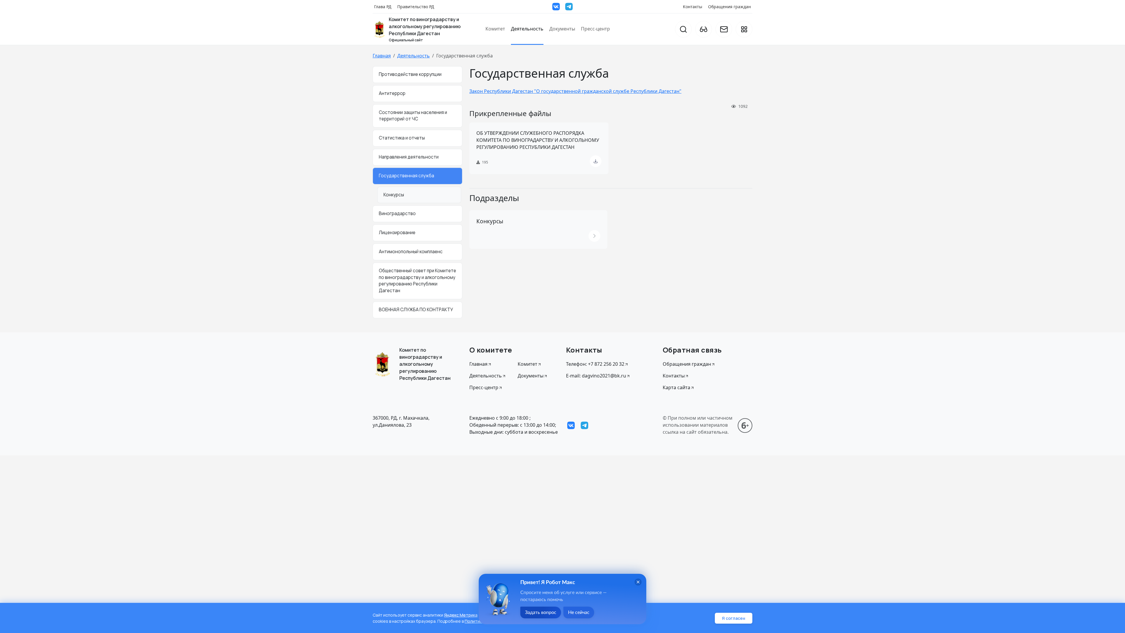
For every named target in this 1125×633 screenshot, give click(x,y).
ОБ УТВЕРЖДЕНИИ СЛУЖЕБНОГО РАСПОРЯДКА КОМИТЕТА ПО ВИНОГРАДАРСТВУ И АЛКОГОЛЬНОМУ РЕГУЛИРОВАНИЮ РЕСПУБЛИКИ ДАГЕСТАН (537, 140)
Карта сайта (676, 387)
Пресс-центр (595, 28)
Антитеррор (392, 93)
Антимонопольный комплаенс (411, 252)
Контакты (692, 6)
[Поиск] (683, 29)
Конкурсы (393, 195)
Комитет (495, 28)
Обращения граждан (729, 6)
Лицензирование (397, 232)
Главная (382, 55)
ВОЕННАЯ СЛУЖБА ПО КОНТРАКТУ (416, 310)
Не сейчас (578, 612)
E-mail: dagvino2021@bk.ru (596, 375)
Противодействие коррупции (410, 74)
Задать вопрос (540, 612)
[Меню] (744, 29)
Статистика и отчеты (402, 138)
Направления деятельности (409, 157)
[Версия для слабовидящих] (703, 29)
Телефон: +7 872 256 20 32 (595, 364)
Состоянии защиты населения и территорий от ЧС (413, 115)
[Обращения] (723, 29)
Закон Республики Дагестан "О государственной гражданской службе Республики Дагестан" (575, 91)
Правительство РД (415, 6)
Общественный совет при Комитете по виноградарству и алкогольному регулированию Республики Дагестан (417, 281)
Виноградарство (397, 213)
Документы (562, 28)
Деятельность (527, 28)
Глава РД (382, 6)
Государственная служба (406, 176)
